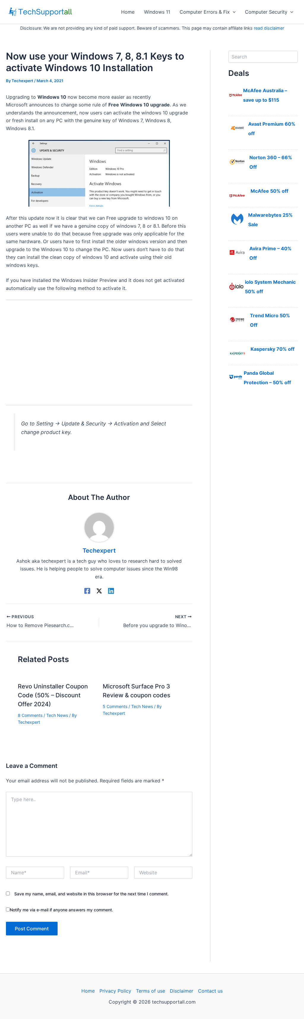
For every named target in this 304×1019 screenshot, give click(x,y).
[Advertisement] (99, 348)
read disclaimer (269, 28)
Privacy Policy (115, 991)
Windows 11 (157, 12)
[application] (233, 12)
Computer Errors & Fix (205, 12)
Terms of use (150, 991)
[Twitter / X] (99, 590)
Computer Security (266, 12)
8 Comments (30, 715)
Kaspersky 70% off (272, 349)
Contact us (210, 991)
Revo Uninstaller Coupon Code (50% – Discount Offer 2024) (53, 695)
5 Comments (115, 706)
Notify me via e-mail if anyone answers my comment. (61, 909)
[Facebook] (87, 590)
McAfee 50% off (269, 191)
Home (127, 12)
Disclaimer (181, 991)
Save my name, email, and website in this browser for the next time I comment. (91, 893)
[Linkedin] (111, 590)
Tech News (57, 715)
